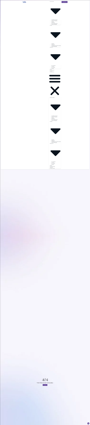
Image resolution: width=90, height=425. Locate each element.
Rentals (51, 167)
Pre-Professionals (54, 23)
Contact (53, 66)
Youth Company (54, 20)
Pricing (53, 21)
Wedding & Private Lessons (56, 45)
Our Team (53, 67)
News (51, 69)
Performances (52, 70)
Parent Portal (52, 168)
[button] (55, 84)
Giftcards (53, 22)
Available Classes (54, 19)
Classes (53, 43)
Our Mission (54, 65)
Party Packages (54, 24)
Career (53, 68)
